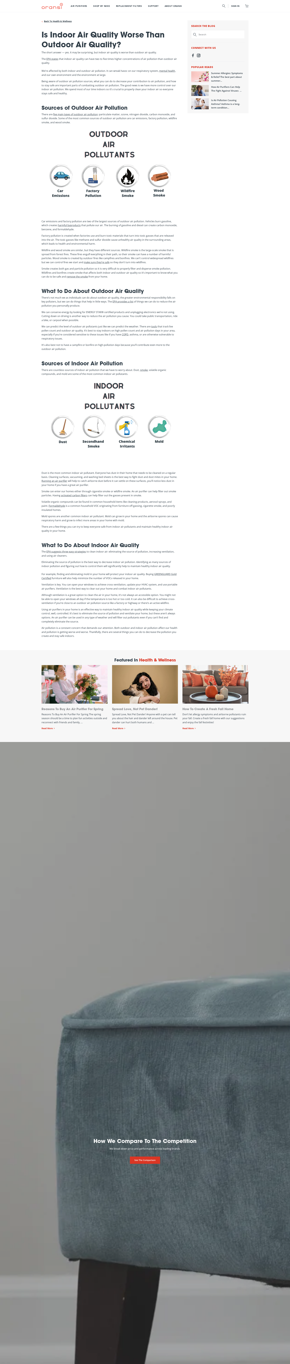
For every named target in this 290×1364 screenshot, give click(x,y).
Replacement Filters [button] (129, 6)
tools (154, 326)
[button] (223, 6)
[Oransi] (52, 6)
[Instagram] (198, 56)
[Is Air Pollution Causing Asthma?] (200, 103)
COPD (125, 334)
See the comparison (145, 1160)
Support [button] (153, 6)
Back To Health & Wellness (58, 21)
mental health (167, 71)
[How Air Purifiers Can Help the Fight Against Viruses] (200, 90)
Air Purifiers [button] (79, 6)
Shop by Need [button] (101, 6)
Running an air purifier (54, 481)
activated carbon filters (74, 495)
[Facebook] (193, 56)
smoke (144, 370)
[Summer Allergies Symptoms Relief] (200, 76)
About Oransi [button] (173, 6)
